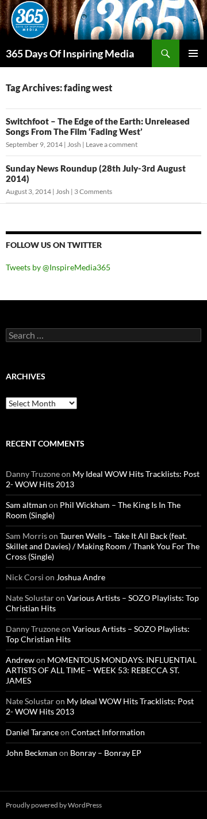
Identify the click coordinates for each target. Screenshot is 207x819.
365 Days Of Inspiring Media (70, 53)
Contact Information (108, 732)
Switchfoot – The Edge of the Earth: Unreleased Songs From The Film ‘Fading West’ (98, 126)
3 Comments (93, 191)
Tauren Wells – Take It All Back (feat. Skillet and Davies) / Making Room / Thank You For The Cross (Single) (103, 546)
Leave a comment (111, 144)
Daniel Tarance (32, 732)
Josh (74, 144)
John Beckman (31, 753)
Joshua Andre (80, 577)
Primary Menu (193, 53)
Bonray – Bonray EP (105, 753)
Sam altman (26, 505)
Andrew (20, 660)
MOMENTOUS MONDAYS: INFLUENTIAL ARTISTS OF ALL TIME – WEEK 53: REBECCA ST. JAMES (101, 670)
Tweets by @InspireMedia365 (58, 267)
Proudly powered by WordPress (54, 805)
